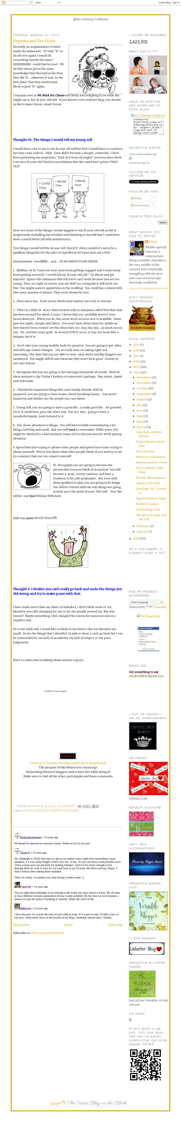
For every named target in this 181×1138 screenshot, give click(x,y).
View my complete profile (148, 288)
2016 (136, 350)
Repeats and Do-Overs (151, 462)
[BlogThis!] (87, 806)
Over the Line (145, 451)
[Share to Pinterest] (97, 806)
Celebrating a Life (148, 509)
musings (142, 644)
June (140, 410)
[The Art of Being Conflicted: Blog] (130, 158)
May (140, 416)
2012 (136, 372)
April (140, 421)
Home (68, 925)
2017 (136, 345)
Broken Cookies (147, 504)
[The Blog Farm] (148, 616)
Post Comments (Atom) (47, 933)
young (74, 810)
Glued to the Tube (148, 483)
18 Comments (66, 806)
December (144, 377)
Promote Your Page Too (139, 163)
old (65, 810)
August (142, 399)
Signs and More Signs (151, 498)
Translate (160, 607)
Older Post (115, 925)
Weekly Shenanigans (150, 477)
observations (144, 642)
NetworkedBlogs (145, 628)
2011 (136, 538)
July (139, 405)
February (143, 526)
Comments (141, 205)
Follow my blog (148, 649)
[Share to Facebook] (94, 806)
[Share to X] (90, 806)
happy (29, 810)
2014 (136, 361)
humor (153, 642)
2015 (136, 356)
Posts (137, 198)
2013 (136, 367)
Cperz (36, 806)
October (142, 388)
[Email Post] (79, 806)
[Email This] (84, 806)
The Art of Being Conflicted (145, 635)
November (144, 383)
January (142, 531)
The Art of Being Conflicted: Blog (142, 154)
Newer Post (21, 925)
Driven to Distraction (150, 457)
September (144, 394)
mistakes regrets (48, 810)
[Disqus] (68, 875)
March (141, 427)
